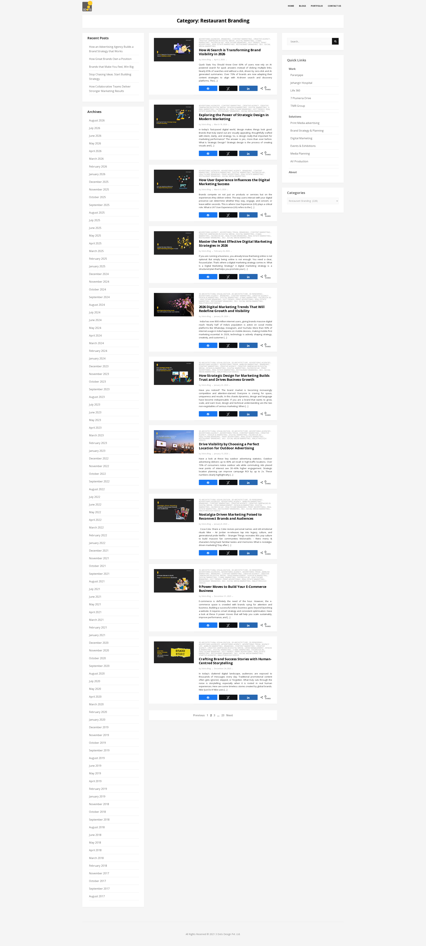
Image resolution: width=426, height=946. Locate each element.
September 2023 (99, 389)
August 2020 (97, 673)
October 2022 (97, 474)
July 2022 (94, 497)
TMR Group (297, 106)
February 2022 (98, 535)
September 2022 (99, 481)
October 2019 (97, 743)
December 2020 (98, 643)
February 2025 (98, 258)
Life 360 (295, 90)
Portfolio (317, 5)
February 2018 (98, 865)
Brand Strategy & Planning (307, 130)
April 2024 (95, 335)
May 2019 (95, 773)
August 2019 (97, 758)
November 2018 (99, 804)
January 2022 (97, 543)
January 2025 (97, 266)
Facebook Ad (217, 42)
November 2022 (99, 466)
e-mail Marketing (248, 297)
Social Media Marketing (253, 111)
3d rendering (255, 294)
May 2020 (95, 689)
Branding (226, 39)
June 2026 (95, 136)
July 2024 (94, 312)
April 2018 (95, 850)
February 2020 (98, 712)
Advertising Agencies (209, 39)
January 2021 (97, 635)
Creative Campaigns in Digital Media (216, 40)
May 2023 (95, 420)
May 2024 (95, 328)
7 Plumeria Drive (300, 98)
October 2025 (97, 197)
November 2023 (99, 374)
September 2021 (99, 574)
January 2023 (97, 451)
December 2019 (98, 727)
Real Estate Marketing (223, 44)
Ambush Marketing (248, 364)
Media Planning (300, 153)
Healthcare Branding (236, 42)
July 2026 (94, 128)
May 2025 (95, 235)
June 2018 (95, 835)
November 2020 (99, 650)
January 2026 (97, 174)
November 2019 (99, 735)
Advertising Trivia (229, 232)
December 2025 (98, 182)
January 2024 (97, 358)
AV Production (299, 161)
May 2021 (95, 604)
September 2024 (99, 297)
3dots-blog (206, 59)
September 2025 (99, 205)
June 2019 (95, 766)
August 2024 (97, 305)
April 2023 (95, 428)
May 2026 (95, 143)
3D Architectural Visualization (214, 294)
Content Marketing (242, 39)
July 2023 (94, 404)
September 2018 (99, 819)
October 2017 (97, 881)
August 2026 (97, 120)
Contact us (334, 5)
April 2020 (95, 696)
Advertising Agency (231, 170)
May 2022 (95, 512)
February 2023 (98, 443)
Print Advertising (230, 174)
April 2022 (95, 520)
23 (222, 715)
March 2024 (96, 343)
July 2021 (94, 589)
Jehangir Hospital (301, 83)
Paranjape (296, 75)
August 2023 (97, 397)
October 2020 (97, 658)
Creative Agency (262, 39)
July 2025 (94, 220)
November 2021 (99, 558)
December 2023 (98, 366)
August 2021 (97, 581)
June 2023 (95, 412)
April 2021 (95, 612)
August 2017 (97, 896)
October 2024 (97, 289)
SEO (261, 44)
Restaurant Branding (247, 44)
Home (291, 5)
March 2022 (96, 527)
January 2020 (97, 719)
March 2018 (96, 858)
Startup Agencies (207, 655)
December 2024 (98, 274)
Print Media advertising (305, 123)
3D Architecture (240, 294)
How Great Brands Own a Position (110, 59)
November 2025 (99, 189)
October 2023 (97, 381)
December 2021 (98, 550)
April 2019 (95, 781)
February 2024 (98, 351)
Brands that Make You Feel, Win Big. (111, 67)
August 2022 (97, 489)
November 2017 (99, 873)
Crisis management (223, 505)
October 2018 (97, 812)
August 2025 (97, 212)
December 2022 (98, 458)
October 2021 (97, 566)
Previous (199, 715)
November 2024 (99, 281)
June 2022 (95, 504)
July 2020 (94, 681)
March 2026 (96, 159)
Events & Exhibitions (303, 146)
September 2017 (99, 888)
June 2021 (95, 597)
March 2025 (96, 251)
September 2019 (99, 750)
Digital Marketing (245, 40)
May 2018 (95, 842)
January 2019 (97, 796)
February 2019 (98, 789)
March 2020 (96, 704)
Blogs (302, 5)
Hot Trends (254, 42)
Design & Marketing (237, 107)
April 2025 (95, 243)
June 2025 (95, 228)
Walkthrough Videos (209, 303)
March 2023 (96, 435)
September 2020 (99, 666)
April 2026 (95, 151)
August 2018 (97, 827)
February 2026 (98, 166)
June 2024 (95, 320)
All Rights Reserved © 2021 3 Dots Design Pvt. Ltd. (213, 934)
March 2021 (96, 620)
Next (229, 715)
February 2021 (98, 627)
